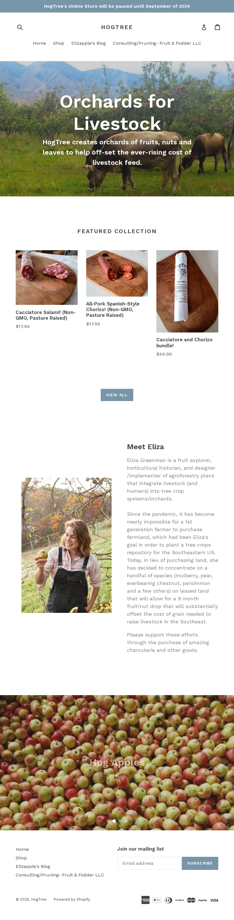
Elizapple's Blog (88, 43)
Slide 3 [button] (120, 821)
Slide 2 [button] (114, 821)
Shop (58, 43)
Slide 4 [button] (125, 821)
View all (117, 395)
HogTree (117, 27)
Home (39, 43)
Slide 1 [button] (108, 821)
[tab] (108, 821)
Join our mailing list (140, 849)
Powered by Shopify (72, 899)
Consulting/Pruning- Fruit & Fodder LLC (157, 43)
